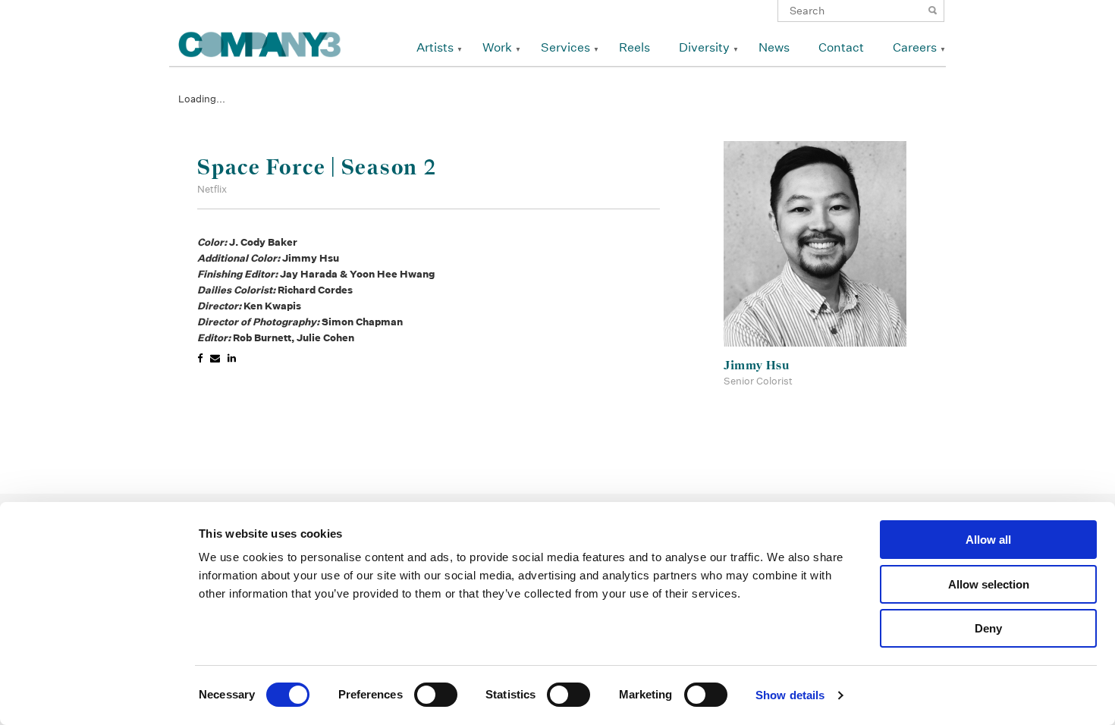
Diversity (704, 47)
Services (565, 47)
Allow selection (988, 584)
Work (497, 47)
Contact (841, 47)
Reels (634, 47)
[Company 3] (259, 42)
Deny (988, 628)
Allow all (988, 539)
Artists (435, 47)
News (774, 47)
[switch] (435, 695)
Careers (915, 47)
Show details (789, 695)
